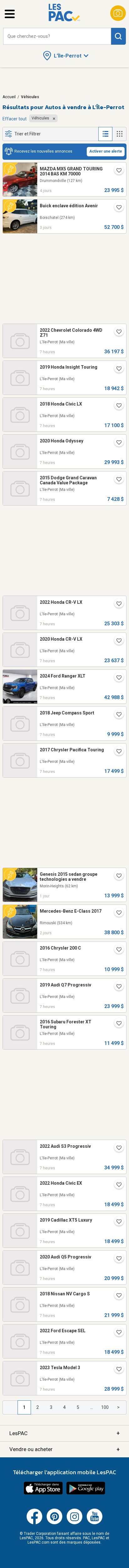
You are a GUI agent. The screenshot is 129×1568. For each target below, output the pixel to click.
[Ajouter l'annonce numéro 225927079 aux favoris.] (116, 604)
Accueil (9, 97)
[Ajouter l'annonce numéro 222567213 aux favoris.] (116, 913)
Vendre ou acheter (64, 1449)
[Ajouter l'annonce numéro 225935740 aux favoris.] (116, 1024)
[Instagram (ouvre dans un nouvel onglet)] (74, 1523)
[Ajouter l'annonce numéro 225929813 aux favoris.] (116, 443)
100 (105, 1407)
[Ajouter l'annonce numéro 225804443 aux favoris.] (116, 876)
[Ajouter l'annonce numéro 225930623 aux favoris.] (116, 406)
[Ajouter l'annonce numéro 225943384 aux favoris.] (116, 1333)
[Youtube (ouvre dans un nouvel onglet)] (95, 1523)
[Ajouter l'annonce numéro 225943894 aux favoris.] (116, 1259)
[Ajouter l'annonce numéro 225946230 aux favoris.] (116, 715)
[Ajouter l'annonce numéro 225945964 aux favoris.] (116, 950)
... (91, 1407)
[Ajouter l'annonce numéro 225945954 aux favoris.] (116, 987)
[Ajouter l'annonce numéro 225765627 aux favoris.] (116, 208)
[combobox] (57, 36)
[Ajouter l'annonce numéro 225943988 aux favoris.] (116, 1222)
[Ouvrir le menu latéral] (9, 14)
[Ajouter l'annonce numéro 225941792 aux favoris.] (116, 1370)
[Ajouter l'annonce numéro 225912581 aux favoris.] (116, 641)
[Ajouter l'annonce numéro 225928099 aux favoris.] (116, 480)
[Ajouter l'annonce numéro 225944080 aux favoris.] (116, 1185)
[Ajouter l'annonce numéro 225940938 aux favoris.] (116, 369)
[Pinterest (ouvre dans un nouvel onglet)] (54, 1523)
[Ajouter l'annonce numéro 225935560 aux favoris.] (116, 1148)
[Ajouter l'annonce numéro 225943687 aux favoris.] (116, 1296)
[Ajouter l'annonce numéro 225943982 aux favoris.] (116, 332)
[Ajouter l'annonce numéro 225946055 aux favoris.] (116, 752)
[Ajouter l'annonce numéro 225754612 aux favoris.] (116, 171)
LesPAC (64, 1433)
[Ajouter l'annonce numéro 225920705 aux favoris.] (116, 678)
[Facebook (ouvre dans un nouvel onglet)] (34, 1523)
